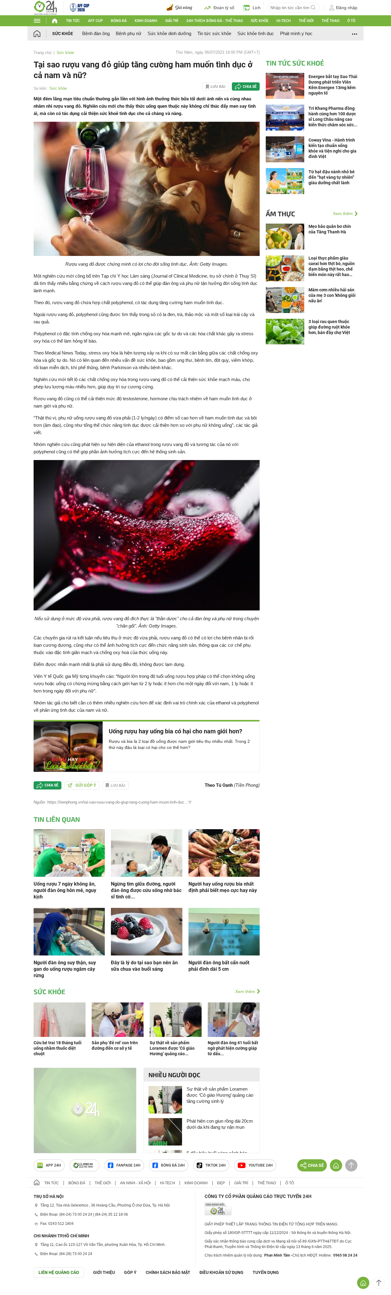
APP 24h (53, 1165)
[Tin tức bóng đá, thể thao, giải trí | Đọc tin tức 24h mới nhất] (45, 7)
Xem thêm (245, 991)
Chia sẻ (250, 87)
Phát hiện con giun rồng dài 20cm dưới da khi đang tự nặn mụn (220, 1124)
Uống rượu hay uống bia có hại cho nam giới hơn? (175, 731)
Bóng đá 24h (173, 1165)
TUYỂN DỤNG (266, 1272)
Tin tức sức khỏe (214, 33)
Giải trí (171, 21)
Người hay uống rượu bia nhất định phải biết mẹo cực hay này (222, 887)
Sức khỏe (260, 21)
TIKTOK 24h (215, 1165)
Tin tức (73, 21)
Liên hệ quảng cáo (58, 1272)
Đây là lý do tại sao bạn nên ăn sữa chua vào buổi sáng (144, 966)
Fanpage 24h (128, 1165)
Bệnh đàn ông (96, 33)
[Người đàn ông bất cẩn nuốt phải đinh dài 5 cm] (224, 931)
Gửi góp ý (85, 785)
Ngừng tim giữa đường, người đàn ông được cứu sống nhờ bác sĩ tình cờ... (146, 890)
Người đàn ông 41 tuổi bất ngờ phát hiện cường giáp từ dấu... (233, 1048)
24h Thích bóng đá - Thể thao (214, 21)
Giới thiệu (104, 1272)
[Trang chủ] (43, 33)
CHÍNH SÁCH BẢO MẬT (168, 1272)
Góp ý (130, 1272)
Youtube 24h (261, 1165)
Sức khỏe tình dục (255, 33)
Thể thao (330, 21)
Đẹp (221, 1183)
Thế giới (306, 21)
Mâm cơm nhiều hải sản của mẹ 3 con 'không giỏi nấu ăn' (332, 295)
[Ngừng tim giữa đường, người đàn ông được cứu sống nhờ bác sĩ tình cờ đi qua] (146, 852)
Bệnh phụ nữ (128, 33)
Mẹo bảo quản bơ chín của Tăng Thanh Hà (330, 229)
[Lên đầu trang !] (379, 1283)
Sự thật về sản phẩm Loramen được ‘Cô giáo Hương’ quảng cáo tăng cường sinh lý (220, 1095)
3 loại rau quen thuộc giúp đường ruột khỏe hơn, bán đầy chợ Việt (329, 327)
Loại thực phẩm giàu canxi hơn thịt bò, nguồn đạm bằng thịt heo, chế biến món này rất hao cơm (332, 266)
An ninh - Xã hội (135, 1183)
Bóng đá (119, 21)
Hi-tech (283, 21)
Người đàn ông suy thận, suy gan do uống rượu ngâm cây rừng (65, 969)
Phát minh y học (296, 33)
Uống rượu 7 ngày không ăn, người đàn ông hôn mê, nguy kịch (65, 890)
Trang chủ (42, 52)
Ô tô (351, 21)
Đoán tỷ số (224, 7)
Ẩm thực (280, 214)
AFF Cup (95, 21)
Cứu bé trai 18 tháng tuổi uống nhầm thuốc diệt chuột (58, 1048)
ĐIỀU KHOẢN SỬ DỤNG (221, 1272)
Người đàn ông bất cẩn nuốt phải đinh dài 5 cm (218, 966)
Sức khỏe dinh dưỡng (169, 33)
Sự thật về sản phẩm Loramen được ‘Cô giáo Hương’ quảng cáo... (172, 1048)
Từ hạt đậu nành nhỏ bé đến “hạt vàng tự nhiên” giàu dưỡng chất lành (332, 177)
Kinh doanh (146, 21)
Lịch (257, 7)
